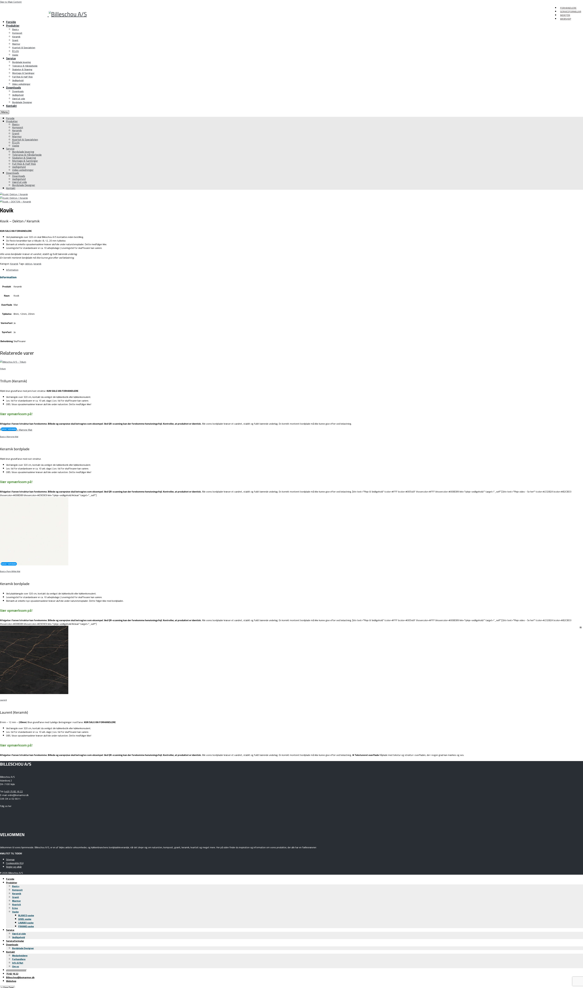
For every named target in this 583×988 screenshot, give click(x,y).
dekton (28, 263)
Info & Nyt (17, 963)
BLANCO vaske (26, 915)
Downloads (12, 944)
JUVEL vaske (24, 919)
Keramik (14, 263)
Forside (10, 879)
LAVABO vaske (26, 922)
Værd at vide (19, 933)
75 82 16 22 (12, 973)
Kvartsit (16, 904)
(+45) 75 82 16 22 (13, 791)
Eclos (15, 908)
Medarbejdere (19, 955)
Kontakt (10, 952)
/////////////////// (16, 970)
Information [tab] (12, 270)
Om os (15, 966)
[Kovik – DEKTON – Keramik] (15, 201)
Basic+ (15, 886)
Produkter (11, 882)
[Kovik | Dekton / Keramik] (14, 194)
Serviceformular (15, 941)
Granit (15, 897)
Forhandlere (19, 959)
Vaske (15, 911)
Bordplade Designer (23, 948)
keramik (37, 263)
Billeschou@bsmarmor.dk (20, 977)
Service (10, 930)
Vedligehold (18, 937)
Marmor (16, 901)
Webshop (11, 981)
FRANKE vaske (26, 926)
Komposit (17, 890)
